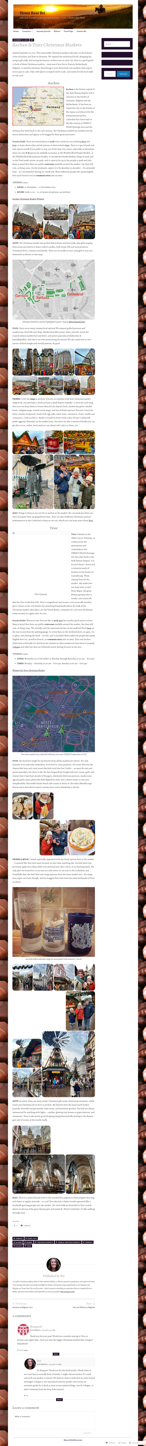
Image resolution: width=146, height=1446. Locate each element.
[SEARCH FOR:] (117, 44)
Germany (19, 1238)
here (84, 141)
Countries (26, 31)
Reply (56, 1354)
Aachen (19, 1242)
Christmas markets (45, 1242)
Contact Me (81, 31)
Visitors (57, 31)
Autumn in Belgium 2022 (22, 1305)
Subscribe (123, 74)
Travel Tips (68, 31)
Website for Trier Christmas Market (28, 670)
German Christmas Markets (69, 1242)
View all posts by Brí (67, 1291)
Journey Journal (43, 31)
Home (16, 31)
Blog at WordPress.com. (73, 1440)
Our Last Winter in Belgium (84, 1305)
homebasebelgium (77, 321)
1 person (26, 1350)
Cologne (16, 647)
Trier (29, 1246)
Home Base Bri (32, 13)
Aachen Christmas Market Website (28, 199)
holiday (19, 1246)
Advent (29, 1242)
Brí (32, 40)
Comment (87, 1433)
